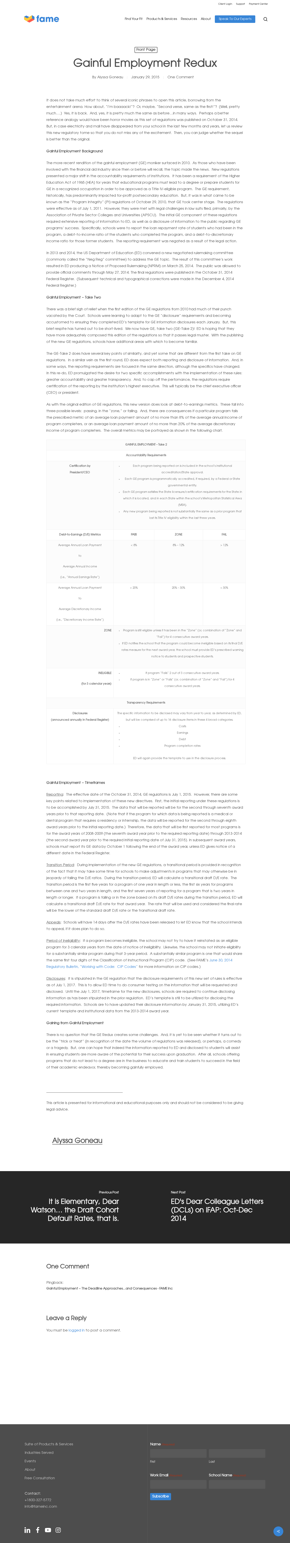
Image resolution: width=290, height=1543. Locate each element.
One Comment (180, 77)
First (152, 1462)
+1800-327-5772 (38, 1500)
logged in (77, 1330)
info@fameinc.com (41, 1507)
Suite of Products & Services (49, 1444)
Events (30, 1461)
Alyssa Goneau (110, 77)
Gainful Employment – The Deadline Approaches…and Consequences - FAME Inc (109, 1288)
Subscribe (160, 1496)
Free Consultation (40, 1478)
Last (212, 1462)
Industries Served (39, 1453)
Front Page (146, 50)
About (30, 1470)
